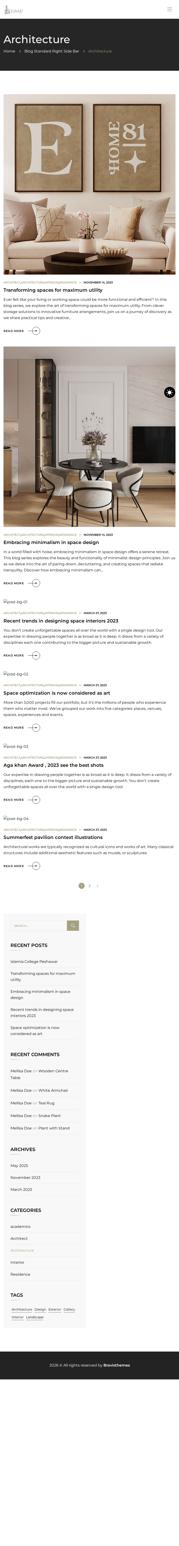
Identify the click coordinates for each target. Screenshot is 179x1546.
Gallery (69, 1309)
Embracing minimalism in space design (51, 542)
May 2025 (19, 1165)
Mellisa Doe (21, 1071)
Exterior (54, 1309)
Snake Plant (49, 1116)
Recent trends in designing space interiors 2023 (60, 621)
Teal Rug (46, 1103)
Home (9, 51)
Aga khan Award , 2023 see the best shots (53, 765)
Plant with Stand (54, 1128)
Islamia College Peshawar (34, 961)
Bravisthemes (116, 1365)
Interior (52, 282)
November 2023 (25, 1177)
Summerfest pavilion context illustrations (53, 837)
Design (40, 1309)
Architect (11, 282)
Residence (68, 282)
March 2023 (21, 1189)
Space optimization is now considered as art (56, 693)
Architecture (32, 282)
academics (20, 1226)
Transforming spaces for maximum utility (53, 290)
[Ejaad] (13, 9)
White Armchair (53, 1090)
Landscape (34, 1317)
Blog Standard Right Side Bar (51, 51)
